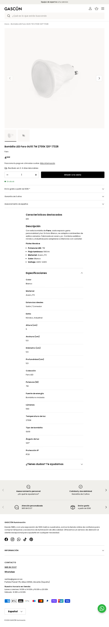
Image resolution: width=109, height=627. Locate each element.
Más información (47, 163)
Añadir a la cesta (72, 174)
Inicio (7, 24)
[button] (96, 8)
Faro (6, 151)
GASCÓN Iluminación (17, 620)
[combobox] (54, 16)
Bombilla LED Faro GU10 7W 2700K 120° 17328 (29, 24)
